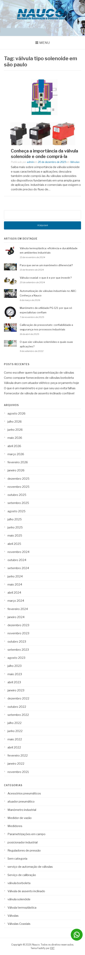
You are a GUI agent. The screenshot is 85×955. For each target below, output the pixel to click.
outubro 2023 (17, 641)
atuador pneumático (21, 801)
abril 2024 (14, 592)
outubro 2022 (17, 707)
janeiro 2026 (16, 470)
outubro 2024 (17, 560)
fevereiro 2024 (18, 609)
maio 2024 (15, 584)
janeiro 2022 (16, 763)
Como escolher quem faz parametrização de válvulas (39, 372)
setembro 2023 (18, 649)
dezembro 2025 (18, 478)
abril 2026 (14, 446)
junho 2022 (15, 731)
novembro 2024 (18, 552)
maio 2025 (15, 535)
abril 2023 (14, 682)
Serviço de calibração (22, 875)
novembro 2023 (18, 633)
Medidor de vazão (20, 818)
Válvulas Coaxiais (19, 924)
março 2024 (16, 601)
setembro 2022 (18, 715)
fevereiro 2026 (18, 462)
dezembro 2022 (18, 698)
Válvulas (74, 162)
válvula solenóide (19, 899)
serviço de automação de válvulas (30, 867)
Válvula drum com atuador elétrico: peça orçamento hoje (41, 383)
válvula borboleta (19, 883)
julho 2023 (15, 666)
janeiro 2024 (16, 617)
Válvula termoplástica (22, 907)
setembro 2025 (18, 503)
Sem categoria (17, 858)
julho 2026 (15, 421)
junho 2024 (15, 576)
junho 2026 (15, 429)
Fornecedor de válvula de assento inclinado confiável (39, 393)
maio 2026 (15, 438)
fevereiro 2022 (18, 755)
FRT (52, 948)
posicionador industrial (23, 842)
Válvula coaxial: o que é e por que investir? (46, 277)
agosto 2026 (17, 413)
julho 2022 (15, 723)
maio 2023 (15, 674)
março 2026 (16, 454)
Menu (44, 43)
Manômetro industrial (22, 810)
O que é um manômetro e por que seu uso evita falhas (40, 388)
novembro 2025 (18, 487)
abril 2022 (14, 747)
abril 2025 (14, 544)
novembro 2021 (18, 772)
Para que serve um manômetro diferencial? (46, 265)
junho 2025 (15, 527)
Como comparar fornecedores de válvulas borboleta (39, 378)
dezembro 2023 (18, 625)
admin (30, 162)
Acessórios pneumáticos (24, 793)
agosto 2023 (16, 658)
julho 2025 (15, 519)
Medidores (15, 826)
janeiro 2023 (16, 690)
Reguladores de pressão (24, 850)
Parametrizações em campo (26, 834)
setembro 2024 (18, 568)
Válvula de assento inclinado (26, 891)
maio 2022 (15, 739)
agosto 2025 (17, 511)
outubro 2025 (17, 495)
